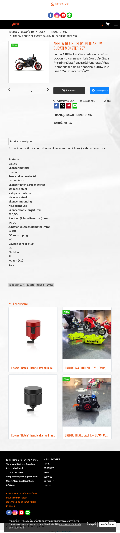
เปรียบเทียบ (88, 101)
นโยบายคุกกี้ (19, 527)
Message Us (101, 90)
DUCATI (70, 115)
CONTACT (48, 485)
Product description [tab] (21, 141)
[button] (100, 24)
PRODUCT (49, 468)
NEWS (46, 472)
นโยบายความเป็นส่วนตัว (70, 524)
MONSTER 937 (84, 115)
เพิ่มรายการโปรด (65, 101)
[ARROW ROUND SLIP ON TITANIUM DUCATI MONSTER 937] (29, 62)
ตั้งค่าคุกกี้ (91, 524)
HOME (47, 463)
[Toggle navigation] (115, 24)
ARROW (68, 123)
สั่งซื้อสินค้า (70, 90)
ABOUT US (49, 481)
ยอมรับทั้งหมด (107, 524)
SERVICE (48, 477)
